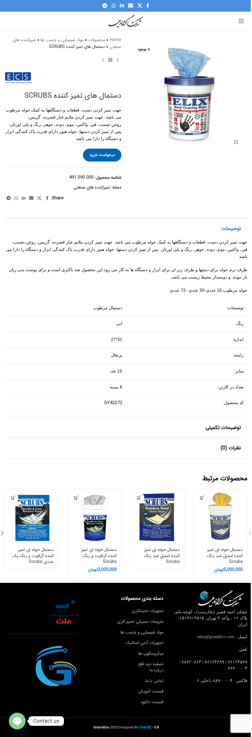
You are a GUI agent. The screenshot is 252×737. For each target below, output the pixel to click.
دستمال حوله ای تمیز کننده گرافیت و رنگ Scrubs (99, 555)
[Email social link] (130, 6)
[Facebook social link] (148, 6)
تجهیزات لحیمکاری (147, 610)
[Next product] (103, 60)
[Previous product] (117, 60)
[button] (202, 498)
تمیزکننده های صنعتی (91, 187)
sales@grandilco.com (215, 636)
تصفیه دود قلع (150, 664)
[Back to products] (110, 60)
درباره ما (156, 670)
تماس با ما (154, 680)
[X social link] (139, 6)
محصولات (96, 40)
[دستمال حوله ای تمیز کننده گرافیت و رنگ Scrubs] (94, 516)
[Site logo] (126, 20)
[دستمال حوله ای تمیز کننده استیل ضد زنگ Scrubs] (220, 516)
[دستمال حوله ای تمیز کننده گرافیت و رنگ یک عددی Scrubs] (31, 516)
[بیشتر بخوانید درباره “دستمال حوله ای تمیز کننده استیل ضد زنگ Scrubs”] (139, 498)
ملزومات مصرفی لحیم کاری (140, 621)
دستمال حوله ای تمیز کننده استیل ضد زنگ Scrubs (225, 555)
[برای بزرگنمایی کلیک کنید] (236, 142)
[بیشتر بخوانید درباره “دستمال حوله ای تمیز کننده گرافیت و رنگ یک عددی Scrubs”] (13, 498)
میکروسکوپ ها (150, 653)
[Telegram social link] (104, 6)
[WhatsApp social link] (113, 6)
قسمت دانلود (151, 702)
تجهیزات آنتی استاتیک (144, 642)
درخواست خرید (102, 155)
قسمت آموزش (150, 691)
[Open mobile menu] (241, 21)
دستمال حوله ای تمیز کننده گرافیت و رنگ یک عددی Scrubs (33, 555)
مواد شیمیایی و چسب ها (62, 40)
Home (115, 40)
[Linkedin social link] (122, 6)
